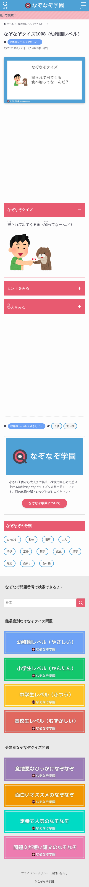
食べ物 (70, 426)
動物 (31, 539)
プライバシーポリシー (35, 873)
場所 (48, 539)
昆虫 (59, 551)
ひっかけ (12, 539)
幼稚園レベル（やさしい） (25, 41)
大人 (64, 539)
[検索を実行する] (80, 602)
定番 (26, 551)
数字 (42, 551)
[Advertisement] (44, 154)
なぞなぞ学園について (44, 503)
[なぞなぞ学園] (44, 5)
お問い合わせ (59, 873)
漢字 (75, 551)
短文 (9, 563)
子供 (56, 426)
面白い (27, 563)
